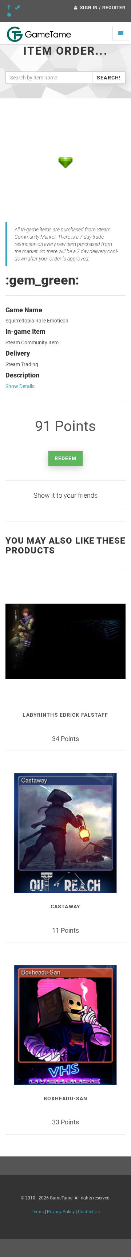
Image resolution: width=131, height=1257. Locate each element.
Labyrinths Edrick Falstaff (65, 715)
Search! (109, 78)
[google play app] (9, 14)
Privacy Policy (61, 1211)
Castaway (65, 906)
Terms (38, 1211)
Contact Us (89, 1211)
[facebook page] (8, 7)
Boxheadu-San (65, 1098)
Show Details (20, 386)
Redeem (66, 458)
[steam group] (17, 7)
